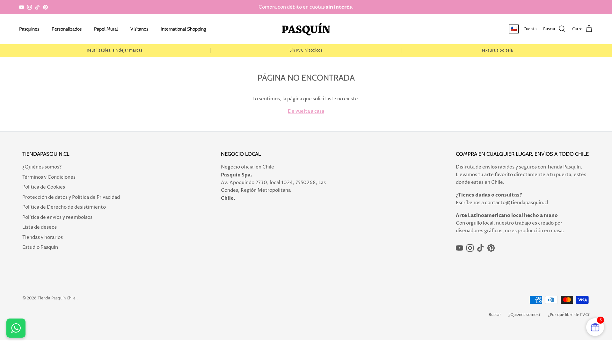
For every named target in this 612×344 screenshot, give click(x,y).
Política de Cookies (43, 187)
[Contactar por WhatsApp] (16, 328)
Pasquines (29, 29)
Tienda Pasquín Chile (57, 298)
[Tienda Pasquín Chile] (306, 29)
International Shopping (183, 29)
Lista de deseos (39, 227)
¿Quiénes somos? (42, 167)
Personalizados (67, 29)
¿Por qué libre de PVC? (569, 315)
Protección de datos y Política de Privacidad (71, 197)
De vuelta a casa (306, 111)
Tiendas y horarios (42, 237)
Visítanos (139, 29)
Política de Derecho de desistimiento (64, 207)
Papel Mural (106, 29)
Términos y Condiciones (49, 177)
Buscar (495, 315)
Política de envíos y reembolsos (57, 217)
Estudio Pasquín (40, 247)
